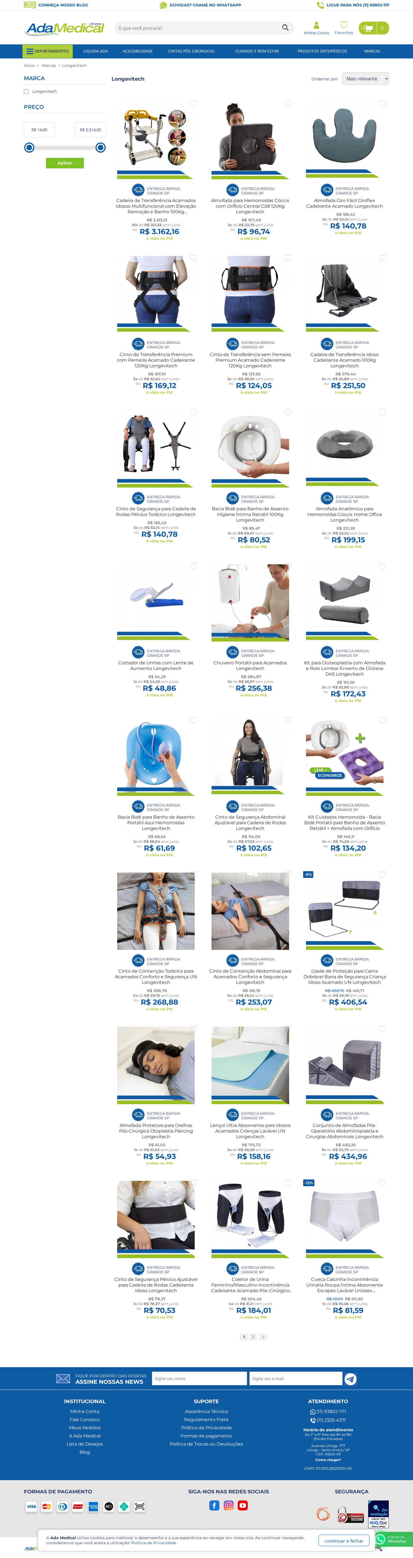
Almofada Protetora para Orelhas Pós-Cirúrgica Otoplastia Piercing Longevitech (156, 1131)
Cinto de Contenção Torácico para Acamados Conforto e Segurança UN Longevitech (156, 976)
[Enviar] (350, 1379)
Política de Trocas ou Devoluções (206, 1444)
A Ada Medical (85, 1436)
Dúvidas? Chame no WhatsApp (205, 5)
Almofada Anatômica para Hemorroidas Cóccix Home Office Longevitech (344, 514)
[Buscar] (286, 28)
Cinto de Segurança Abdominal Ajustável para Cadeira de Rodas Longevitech (250, 822)
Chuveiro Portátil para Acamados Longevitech (250, 665)
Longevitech (44, 91)
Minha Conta (84, 1411)
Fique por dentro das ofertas (111, 1379)
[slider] (29, 147)
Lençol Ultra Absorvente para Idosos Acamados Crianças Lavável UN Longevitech (250, 1131)
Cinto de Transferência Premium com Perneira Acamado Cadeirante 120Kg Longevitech (156, 360)
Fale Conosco (85, 1419)
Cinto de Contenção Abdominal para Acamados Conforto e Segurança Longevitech (250, 976)
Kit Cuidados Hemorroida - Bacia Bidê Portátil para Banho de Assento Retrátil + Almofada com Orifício (344, 822)
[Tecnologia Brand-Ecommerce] (377, 1547)
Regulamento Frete (206, 1419)
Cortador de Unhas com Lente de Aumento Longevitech (156, 665)
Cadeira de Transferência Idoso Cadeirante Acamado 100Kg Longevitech (344, 360)
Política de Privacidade (206, 1427)
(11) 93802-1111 (331, 1411)
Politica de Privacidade (153, 1542)
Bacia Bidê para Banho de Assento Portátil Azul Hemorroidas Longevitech (156, 822)
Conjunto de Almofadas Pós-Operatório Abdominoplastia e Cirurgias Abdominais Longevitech (345, 1131)
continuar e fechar (344, 1541)
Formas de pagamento (206, 1436)
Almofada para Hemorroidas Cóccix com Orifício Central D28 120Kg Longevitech (250, 206)
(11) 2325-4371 (331, 1420)
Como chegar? (328, 1460)
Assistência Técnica (206, 1411)
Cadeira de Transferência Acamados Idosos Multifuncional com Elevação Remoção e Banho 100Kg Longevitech (156, 209)
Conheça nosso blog (62, 5)
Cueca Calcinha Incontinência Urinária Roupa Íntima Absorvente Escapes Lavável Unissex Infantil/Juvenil (344, 1288)
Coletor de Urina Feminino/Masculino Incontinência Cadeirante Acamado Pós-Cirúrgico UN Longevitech (250, 1288)
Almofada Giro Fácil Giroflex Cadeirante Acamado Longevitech (344, 203)
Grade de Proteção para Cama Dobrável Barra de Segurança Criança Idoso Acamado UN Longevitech (344, 976)
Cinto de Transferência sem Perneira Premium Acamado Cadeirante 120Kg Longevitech (250, 360)
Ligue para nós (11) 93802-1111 (357, 5)
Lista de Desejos (85, 1444)
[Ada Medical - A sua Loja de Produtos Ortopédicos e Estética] (64, 35)
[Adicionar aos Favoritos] (194, 103)
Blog (85, 1452)
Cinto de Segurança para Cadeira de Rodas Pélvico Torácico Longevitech (156, 511)
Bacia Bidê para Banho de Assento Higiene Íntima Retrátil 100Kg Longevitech (250, 514)
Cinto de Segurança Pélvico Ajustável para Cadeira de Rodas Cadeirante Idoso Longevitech (156, 1285)
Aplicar (65, 163)
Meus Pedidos (85, 1427)
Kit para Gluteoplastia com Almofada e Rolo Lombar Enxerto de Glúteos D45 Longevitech (344, 668)
